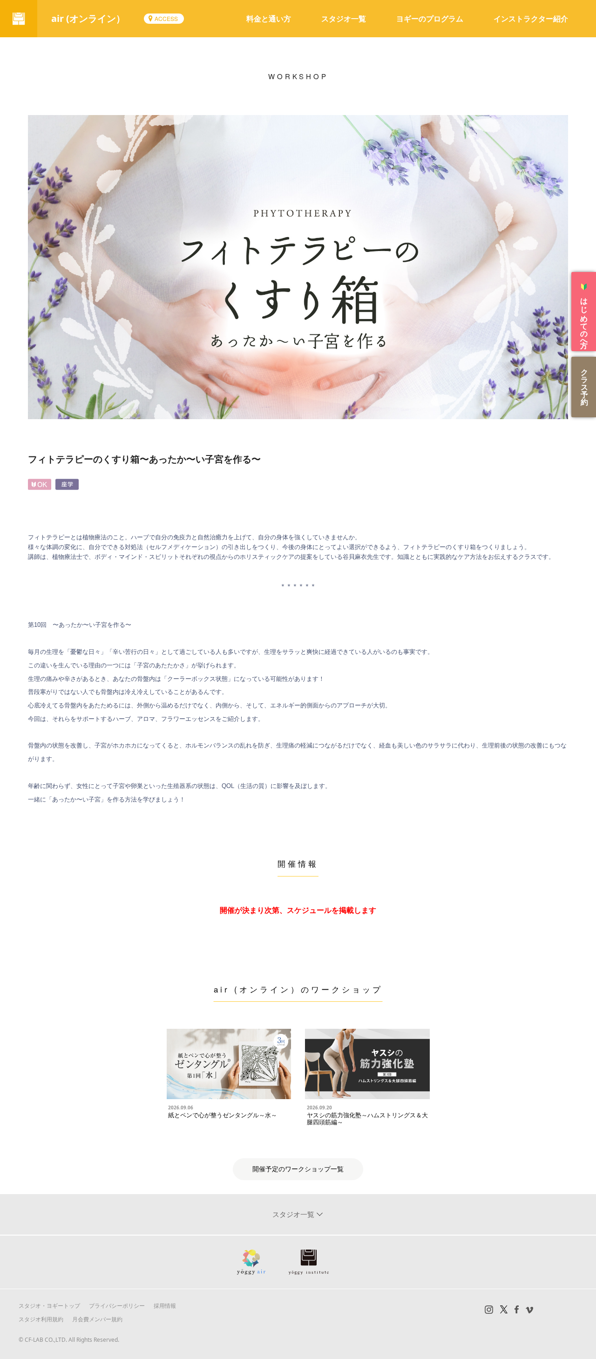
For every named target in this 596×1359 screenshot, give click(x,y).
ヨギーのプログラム (429, 19)
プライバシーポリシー (117, 1306)
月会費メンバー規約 (97, 1319)
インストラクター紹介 (531, 19)
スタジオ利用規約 (41, 1319)
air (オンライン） (88, 18)
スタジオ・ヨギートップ (49, 1306)
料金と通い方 (268, 19)
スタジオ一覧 (343, 19)
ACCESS (166, 18)
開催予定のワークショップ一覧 (298, 1169)
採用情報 (165, 1306)
